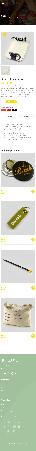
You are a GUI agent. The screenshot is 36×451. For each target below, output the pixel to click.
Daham (3, 239)
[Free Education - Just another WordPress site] (13, 3)
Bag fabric (4, 335)
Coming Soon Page (6, 411)
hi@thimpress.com (10, 368)
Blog (2, 387)
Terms (17, 447)
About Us (4, 384)
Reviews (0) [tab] (26, 116)
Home (3, 18)
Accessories (13, 18)
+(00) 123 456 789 (10, 365)
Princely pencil (5, 287)
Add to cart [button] (33, 191)
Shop (7, 18)
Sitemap (23, 447)
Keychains (4, 191)
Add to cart (11, 101)
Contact (3, 394)
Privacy (12, 447)
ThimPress (24, 443)
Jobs (2, 390)
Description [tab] (9, 116)
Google (4, 109)
